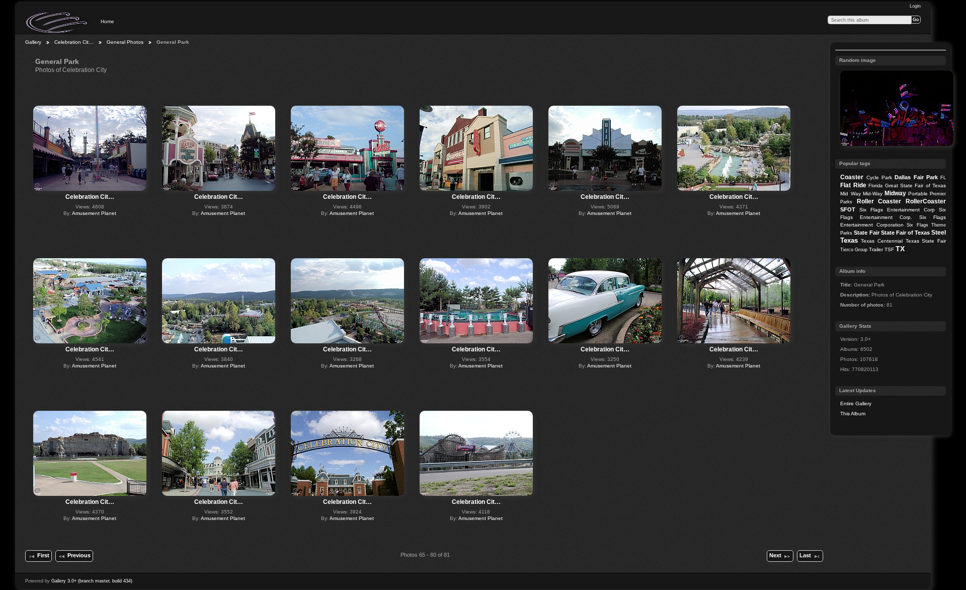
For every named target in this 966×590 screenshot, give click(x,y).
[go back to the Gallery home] (57, 23)
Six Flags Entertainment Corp (897, 209)
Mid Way (850, 193)
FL (943, 177)
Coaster (851, 177)
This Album (852, 413)
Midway (895, 193)
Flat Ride (853, 185)
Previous (79, 555)
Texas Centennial (882, 241)
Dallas (903, 177)
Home (107, 21)
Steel (938, 232)
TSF (889, 249)
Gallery (33, 42)
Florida (875, 185)
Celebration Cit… (74, 42)
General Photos (125, 42)
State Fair (866, 233)
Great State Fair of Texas (915, 185)
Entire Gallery (855, 403)
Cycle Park (879, 177)
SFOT (847, 209)
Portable (918, 193)
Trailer (876, 249)
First (43, 555)
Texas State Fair (926, 241)
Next (775, 555)
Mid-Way (872, 193)
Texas (849, 240)
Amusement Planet (94, 213)
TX (900, 249)
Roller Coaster (879, 201)
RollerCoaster (926, 201)
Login (915, 6)
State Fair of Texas (905, 233)
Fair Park (926, 177)
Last (805, 555)
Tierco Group (853, 249)
